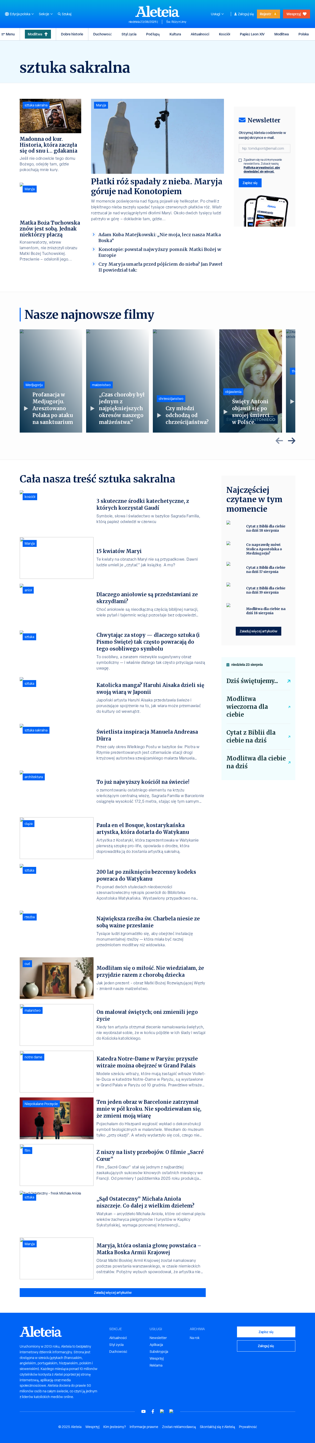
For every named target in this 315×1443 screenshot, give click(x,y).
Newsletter (158, 1338)
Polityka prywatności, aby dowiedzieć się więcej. (262, 169)
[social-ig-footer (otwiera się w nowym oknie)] (171, 1411)
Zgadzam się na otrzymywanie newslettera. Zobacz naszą (263, 166)
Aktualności (200, 34)
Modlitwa (35, 34)
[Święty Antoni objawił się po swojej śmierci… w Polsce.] (250, 381)
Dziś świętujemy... (252, 681)
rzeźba (30, 917)
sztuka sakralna (36, 105)
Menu (10, 34)
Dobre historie (72, 34)
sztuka (29, 637)
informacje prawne (144, 1427)
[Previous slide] (279, 440)
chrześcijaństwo (171, 398)
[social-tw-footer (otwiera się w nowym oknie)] (162, 1411)
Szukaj (66, 14)
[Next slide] (291, 440)
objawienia (233, 392)
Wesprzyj (293, 14)
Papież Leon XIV (252, 34)
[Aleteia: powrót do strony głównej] (157, 11)
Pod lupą (153, 34)
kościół (30, 497)
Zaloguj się (246, 14)
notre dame (33, 1057)
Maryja (101, 105)
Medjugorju (34, 385)
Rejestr (265, 14)
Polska (304, 34)
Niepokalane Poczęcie (41, 1104)
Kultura (175, 34)
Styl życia (129, 34)
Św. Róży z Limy (176, 22)
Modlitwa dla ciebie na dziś (256, 762)
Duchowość (102, 34)
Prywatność (248, 1427)
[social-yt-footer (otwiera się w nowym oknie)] (143, 1411)
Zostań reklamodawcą (179, 1427)
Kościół (224, 34)
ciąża (28, 823)
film (27, 1150)
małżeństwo (101, 385)
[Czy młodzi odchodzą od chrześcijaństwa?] (184, 381)
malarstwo (33, 1010)
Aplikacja (156, 1344)
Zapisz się (250, 182)
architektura (34, 777)
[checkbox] (240, 160)
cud (27, 964)
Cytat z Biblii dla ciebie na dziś (251, 736)
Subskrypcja (159, 1351)
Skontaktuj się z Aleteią (217, 1427)
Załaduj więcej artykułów (113, 1292)
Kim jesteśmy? (114, 1427)
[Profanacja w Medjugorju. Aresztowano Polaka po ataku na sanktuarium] (51, 381)
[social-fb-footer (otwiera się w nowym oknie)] (153, 1411)
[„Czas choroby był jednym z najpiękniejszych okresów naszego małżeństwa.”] (117, 381)
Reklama (156, 1365)
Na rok (195, 1338)
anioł (28, 590)
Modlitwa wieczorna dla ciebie (247, 706)
